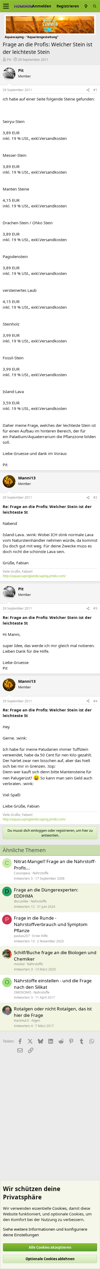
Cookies (59, 1208)
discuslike (21, 901)
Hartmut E (21, 1020)
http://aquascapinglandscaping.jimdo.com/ (34, 576)
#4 (95, 701)
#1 (95, 90)
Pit (9, 59)
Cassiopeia (22, 873)
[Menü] (6, 6)
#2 (95, 497)
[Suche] (94, 6)
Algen (35, 1020)
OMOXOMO (22, 992)
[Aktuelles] (86, 6)
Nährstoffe (41, 873)
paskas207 (22, 936)
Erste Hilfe (40, 936)
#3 (95, 608)
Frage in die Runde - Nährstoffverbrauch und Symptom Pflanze (50, 924)
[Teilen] (88, 90)
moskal (19, 964)
